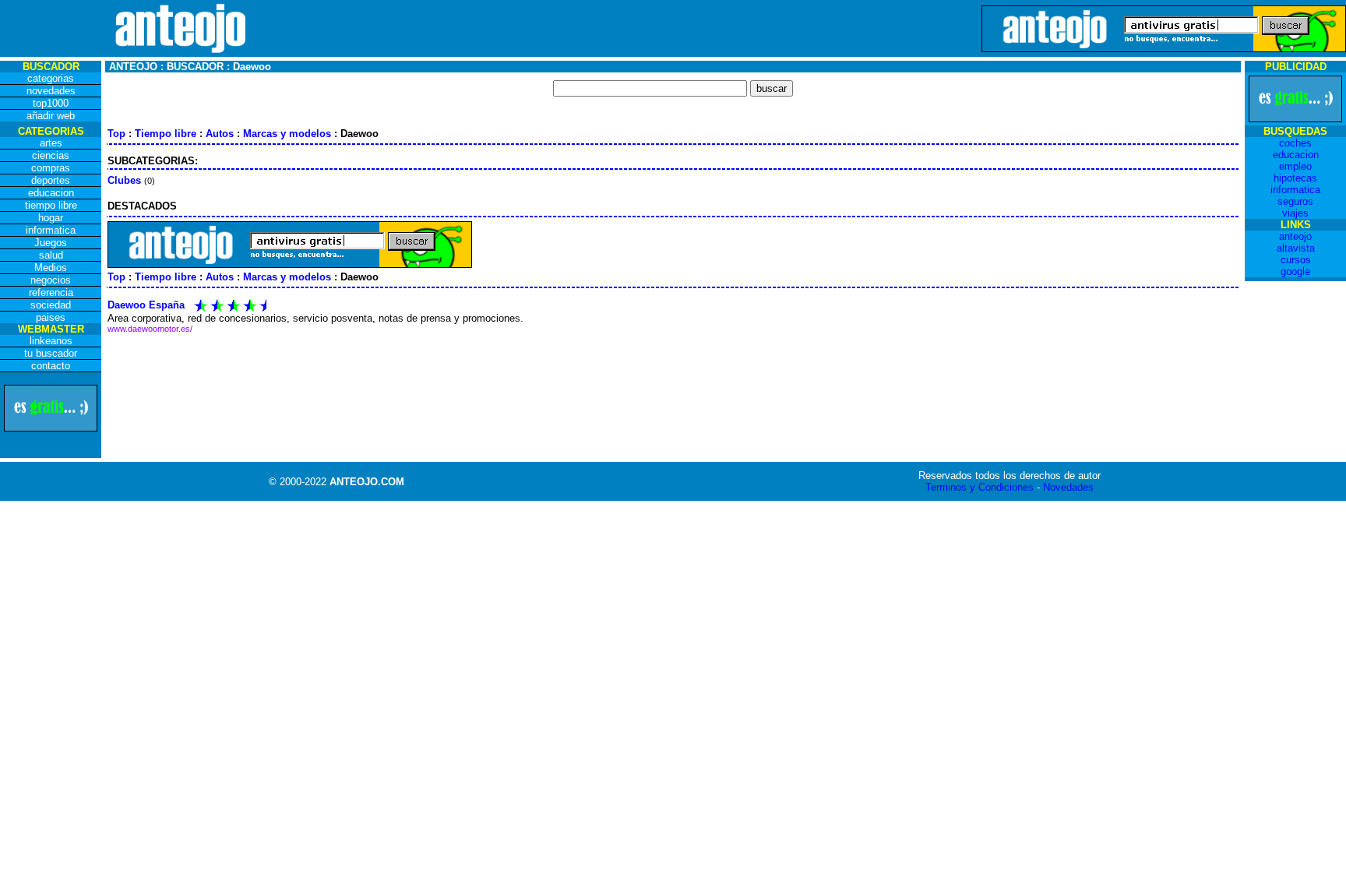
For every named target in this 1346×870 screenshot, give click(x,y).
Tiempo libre (165, 133)
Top (116, 133)
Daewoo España (146, 305)
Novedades (1068, 487)
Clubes (124, 180)
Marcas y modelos (287, 133)
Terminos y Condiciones (979, 487)
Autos (220, 133)
